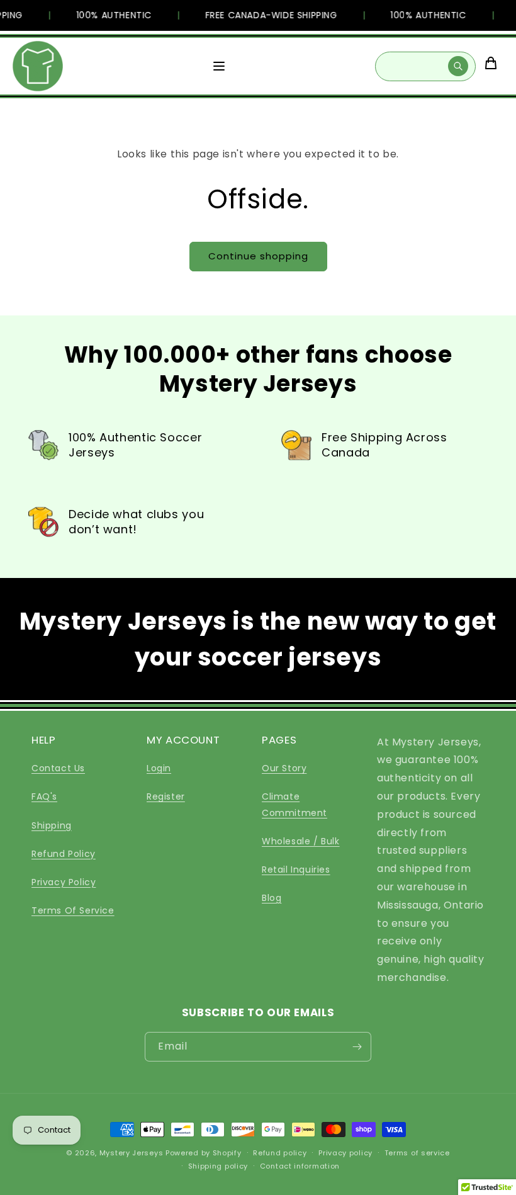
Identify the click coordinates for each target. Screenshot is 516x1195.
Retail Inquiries (296, 869)
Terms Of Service (73, 910)
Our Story (284, 768)
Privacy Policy (63, 882)
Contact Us (58, 768)
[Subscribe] (357, 1047)
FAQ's (44, 796)
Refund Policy (63, 853)
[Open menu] (219, 66)
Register (166, 796)
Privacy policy (345, 1153)
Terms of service (417, 1153)
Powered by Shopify (203, 1153)
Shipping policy (218, 1166)
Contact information (300, 1166)
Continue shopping (258, 256)
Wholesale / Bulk (301, 841)
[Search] (458, 66)
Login (159, 768)
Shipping (51, 825)
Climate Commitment (294, 804)
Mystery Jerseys (131, 1153)
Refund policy (279, 1153)
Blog (271, 898)
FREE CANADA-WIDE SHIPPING (265, 15)
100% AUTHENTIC (107, 15)
